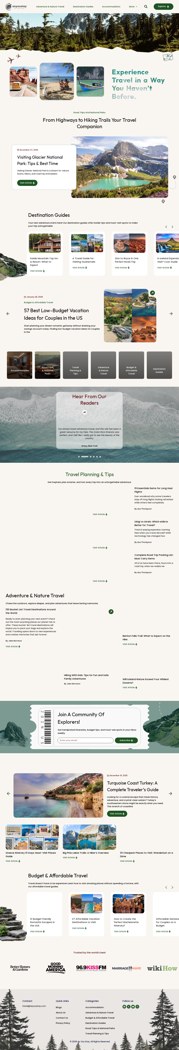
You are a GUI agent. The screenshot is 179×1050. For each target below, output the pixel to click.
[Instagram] (137, 1007)
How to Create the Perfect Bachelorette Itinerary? (126, 922)
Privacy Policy (63, 1023)
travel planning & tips (75, 370)
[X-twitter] (129, 1007)
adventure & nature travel (103, 370)
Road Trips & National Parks (100, 1028)
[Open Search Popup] (145, 6)
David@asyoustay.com (34, 1006)
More (131, 6)
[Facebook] (124, 1007)
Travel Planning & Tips (97, 1033)
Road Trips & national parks (47, 370)
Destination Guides (83, 6)
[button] (167, 227)
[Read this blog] (87, 243)
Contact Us (62, 1017)
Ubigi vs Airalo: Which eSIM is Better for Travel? (151, 523)
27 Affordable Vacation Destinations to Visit (86, 920)
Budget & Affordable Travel (99, 1017)
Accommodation (111, 6)
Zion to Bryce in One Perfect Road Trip (126, 260)
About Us (61, 1012)
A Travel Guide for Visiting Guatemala (83, 260)
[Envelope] (133, 1007)
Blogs (59, 1007)
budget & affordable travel (131, 370)
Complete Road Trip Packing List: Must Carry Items (153, 556)
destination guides (159, 370)
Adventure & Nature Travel (50, 6)
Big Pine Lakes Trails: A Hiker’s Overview (86, 852)
